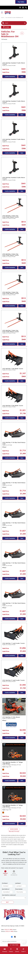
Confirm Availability (10, 76)
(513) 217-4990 (8, 929)
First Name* (5, 883)
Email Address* (5, 889)
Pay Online (21, 2)
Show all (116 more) (14, 831)
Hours (14, 929)
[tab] (5, 873)
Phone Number (19, 889)
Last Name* (18, 883)
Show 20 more (14, 829)
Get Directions (14, 945)
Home (2, 17)
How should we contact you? (9, 895)
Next (7, 902)
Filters (7, 27)
